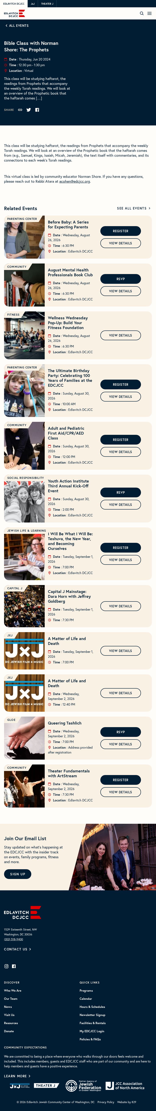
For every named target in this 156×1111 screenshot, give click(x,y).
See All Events (132, 208)
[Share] (20, 110)
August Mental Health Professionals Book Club (70, 272)
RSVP (121, 279)
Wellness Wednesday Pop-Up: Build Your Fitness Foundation (68, 322)
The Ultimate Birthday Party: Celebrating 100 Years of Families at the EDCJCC (70, 378)
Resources (11, 1023)
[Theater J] (47, 1086)
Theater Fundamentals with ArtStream (69, 773)
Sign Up (17, 874)
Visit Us (9, 1015)
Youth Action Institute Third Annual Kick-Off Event (68, 485)
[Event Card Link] (24, 237)
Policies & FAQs (90, 1039)
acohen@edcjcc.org (74, 181)
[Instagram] (6, 966)
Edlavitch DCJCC (13, 3)
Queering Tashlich (64, 723)
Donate (9, 1031)
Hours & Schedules (92, 1006)
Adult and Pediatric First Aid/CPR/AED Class (66, 433)
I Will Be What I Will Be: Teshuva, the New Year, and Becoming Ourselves (70, 541)
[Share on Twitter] (28, 110)
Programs (86, 990)
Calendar (86, 998)
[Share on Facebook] (37, 110)
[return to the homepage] (22, 912)
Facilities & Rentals (93, 1023)
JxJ (33, 3)
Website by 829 (126, 1102)
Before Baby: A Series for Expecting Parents (68, 224)
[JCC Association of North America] (125, 1086)
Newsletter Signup (92, 1015)
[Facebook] (13, 966)
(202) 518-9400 (13, 939)
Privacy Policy (106, 1102)
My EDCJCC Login (92, 1031)
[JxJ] (20, 1085)
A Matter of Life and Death (67, 641)
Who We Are (12, 990)
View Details (120, 243)
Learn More (15, 1076)
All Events (19, 25)
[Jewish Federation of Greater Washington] (83, 1086)
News (8, 1006)
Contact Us (16, 949)
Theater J (47, 3)
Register (120, 231)
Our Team (10, 998)
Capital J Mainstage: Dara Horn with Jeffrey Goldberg (69, 596)
